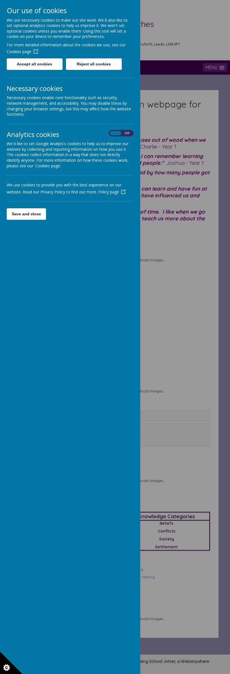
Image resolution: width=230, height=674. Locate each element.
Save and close (26, 214)
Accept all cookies (34, 64)
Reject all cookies (94, 64)
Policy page (108, 192)
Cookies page (19, 51)
